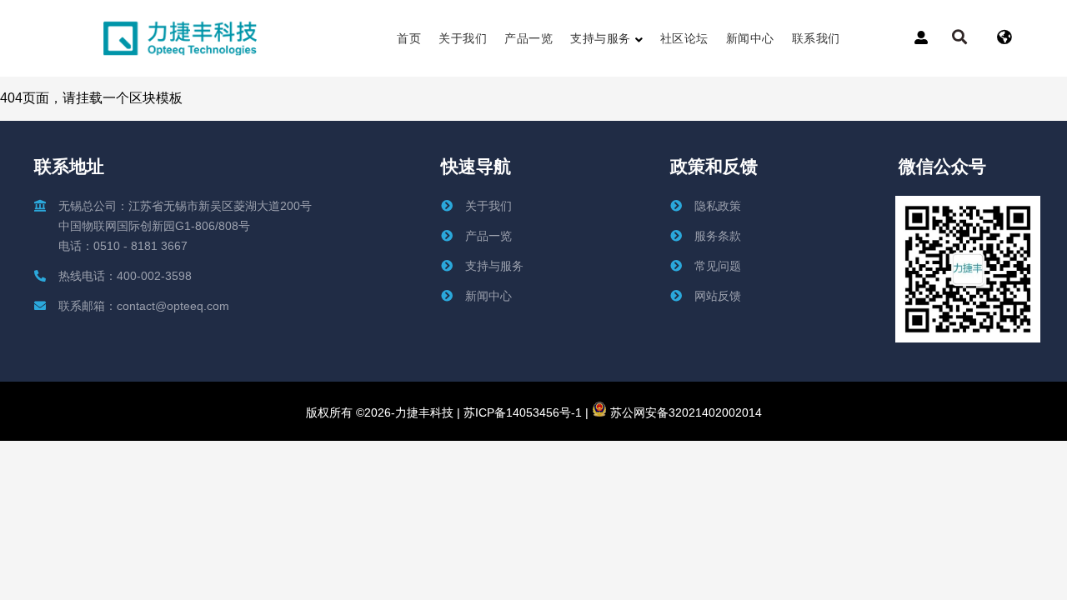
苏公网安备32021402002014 (684, 412)
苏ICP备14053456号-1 (521, 412)
